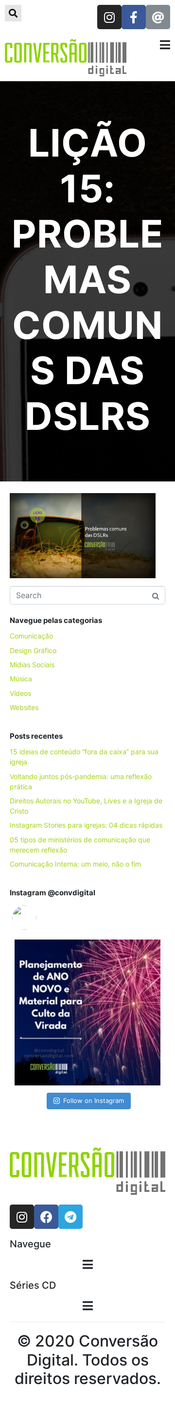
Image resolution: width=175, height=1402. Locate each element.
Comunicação (31, 636)
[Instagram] (109, 17)
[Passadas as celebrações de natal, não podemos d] (87, 1012)
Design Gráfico (33, 650)
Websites (24, 707)
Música (21, 678)
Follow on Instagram (93, 1100)
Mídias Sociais (32, 664)
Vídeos (20, 693)
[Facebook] (46, 1217)
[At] (158, 17)
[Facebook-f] (134, 17)
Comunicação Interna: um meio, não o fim (75, 864)
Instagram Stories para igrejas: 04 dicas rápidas (86, 825)
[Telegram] (70, 1217)
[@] (39, 917)
